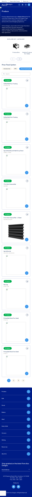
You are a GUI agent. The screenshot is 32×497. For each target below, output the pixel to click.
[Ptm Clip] (26, 306)
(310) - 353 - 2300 (17, 478)
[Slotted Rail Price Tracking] (26, 105)
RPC (16, 68)
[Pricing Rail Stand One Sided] (26, 373)
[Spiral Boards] (26, 273)
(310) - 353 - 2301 (17, 479)
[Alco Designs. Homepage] (7, 5)
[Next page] (23, 380)
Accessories (7, 68)
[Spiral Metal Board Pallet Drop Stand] (26, 172)
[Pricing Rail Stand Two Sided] (26, 340)
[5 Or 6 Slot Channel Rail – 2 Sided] (26, 239)
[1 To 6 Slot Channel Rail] (26, 206)
